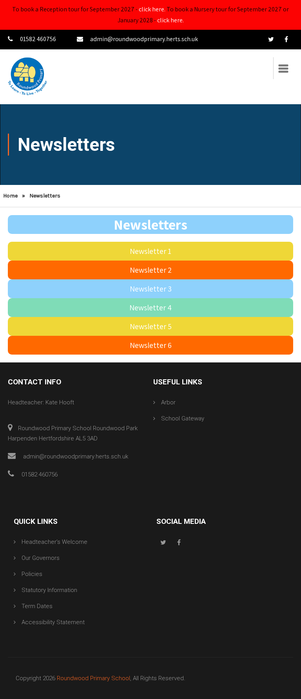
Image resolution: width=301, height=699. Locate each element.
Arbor (168, 402)
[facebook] (286, 39)
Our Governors (41, 557)
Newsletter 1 (150, 251)
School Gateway (182, 418)
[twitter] (271, 39)
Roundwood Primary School (93, 678)
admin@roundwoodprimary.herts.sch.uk (144, 39)
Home (10, 195)
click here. (152, 9)
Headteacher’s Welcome (54, 541)
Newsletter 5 (151, 326)
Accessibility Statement (53, 622)
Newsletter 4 (150, 307)
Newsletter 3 (151, 289)
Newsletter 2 (151, 270)
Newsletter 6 (151, 345)
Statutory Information (49, 590)
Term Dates (37, 606)
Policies (32, 574)
